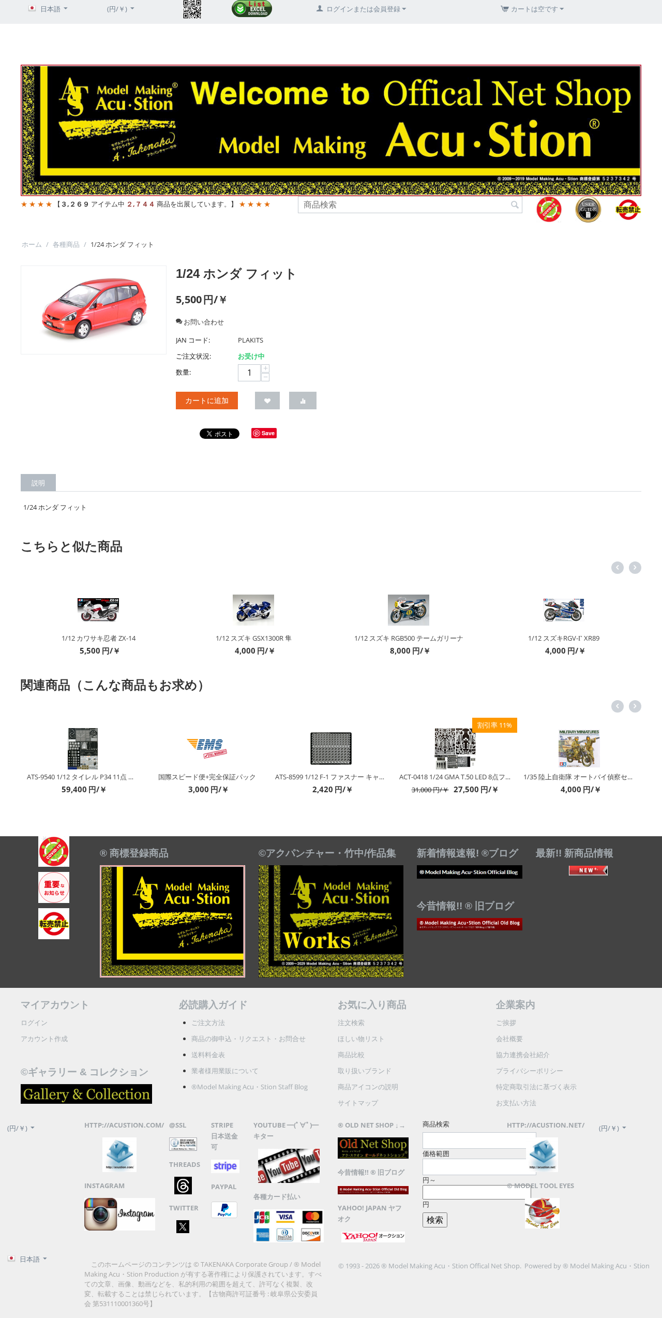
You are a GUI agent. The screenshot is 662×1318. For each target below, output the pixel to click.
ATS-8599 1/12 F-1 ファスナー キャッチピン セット (247, 776)
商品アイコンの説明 (368, 1086)
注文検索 (351, 1022)
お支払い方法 (516, 1102)
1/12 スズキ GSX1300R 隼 (144, 638)
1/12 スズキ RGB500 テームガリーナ (299, 638)
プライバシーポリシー (529, 1070)
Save (268, 433)
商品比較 (351, 1054)
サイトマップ (358, 1102)
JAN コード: (193, 340)
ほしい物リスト (361, 1038)
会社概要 (509, 1038)
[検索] (514, 205)
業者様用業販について (225, 1070)
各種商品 (66, 244)
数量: (183, 372)
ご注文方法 (208, 1022)
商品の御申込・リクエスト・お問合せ (248, 1038)
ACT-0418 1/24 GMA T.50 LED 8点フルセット (371, 776)
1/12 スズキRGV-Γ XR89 (454, 638)
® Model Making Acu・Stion (606, 1265)
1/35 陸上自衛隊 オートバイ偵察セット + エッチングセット (495, 776)
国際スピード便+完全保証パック (123, 776)
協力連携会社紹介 (523, 1054)
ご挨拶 (506, 1022)
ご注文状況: (193, 356)
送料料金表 (208, 1054)
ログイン (34, 1022)
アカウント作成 (44, 1038)
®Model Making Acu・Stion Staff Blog (249, 1086)
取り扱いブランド (365, 1070)
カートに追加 (207, 400)
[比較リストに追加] (303, 400)
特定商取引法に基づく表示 (536, 1086)
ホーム (32, 244)
